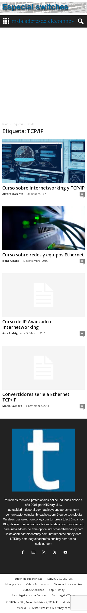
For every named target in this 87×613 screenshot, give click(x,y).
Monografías (13, 584)
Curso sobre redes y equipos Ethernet (43, 255)
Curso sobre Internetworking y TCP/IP (43, 188)
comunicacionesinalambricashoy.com (31, 514)
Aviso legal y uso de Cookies (29, 595)
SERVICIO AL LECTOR (60, 578)
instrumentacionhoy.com (64, 534)
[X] (54, 552)
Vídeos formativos (37, 584)
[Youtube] (65, 552)
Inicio (5, 124)
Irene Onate (10, 260)
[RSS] (44, 552)
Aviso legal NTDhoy (63, 595)
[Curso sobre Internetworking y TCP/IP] (43, 161)
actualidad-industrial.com (25, 509)
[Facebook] (22, 552)
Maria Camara (12, 406)
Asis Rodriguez (12, 333)
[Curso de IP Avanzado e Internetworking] (43, 295)
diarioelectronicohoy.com (32, 519)
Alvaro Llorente (12, 194)
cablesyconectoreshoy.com (60, 509)
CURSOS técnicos (33, 589)
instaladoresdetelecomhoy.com (27, 534)
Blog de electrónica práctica (21, 524)
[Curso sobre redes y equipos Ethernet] (43, 228)
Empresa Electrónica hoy (67, 519)
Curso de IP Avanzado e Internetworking (27, 324)
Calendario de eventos (68, 584)
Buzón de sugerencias (28, 578)
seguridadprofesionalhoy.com (48, 539)
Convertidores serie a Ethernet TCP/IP (36, 397)
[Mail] (33, 552)
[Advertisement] (43, 73)
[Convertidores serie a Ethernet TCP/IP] (43, 367)
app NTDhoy (56, 589)
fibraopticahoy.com (54, 524)
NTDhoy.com (19, 539)
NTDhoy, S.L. (52, 505)
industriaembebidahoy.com (65, 529)
